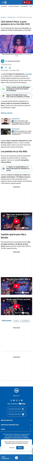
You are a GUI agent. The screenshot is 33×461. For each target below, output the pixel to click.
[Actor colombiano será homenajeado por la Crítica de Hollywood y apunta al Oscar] (6, 121)
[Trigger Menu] (2, 2)
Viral (16, 321)
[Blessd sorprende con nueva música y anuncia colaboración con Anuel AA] (6, 131)
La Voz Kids (28, 74)
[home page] (17, 390)
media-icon (16, 457)
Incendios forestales (13, 6)
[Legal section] (30, 429)
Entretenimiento (11, 17)
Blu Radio (3, 17)
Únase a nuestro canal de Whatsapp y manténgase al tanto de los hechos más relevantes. (18, 88)
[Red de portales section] (30, 420)
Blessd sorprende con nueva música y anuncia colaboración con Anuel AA (21, 132)
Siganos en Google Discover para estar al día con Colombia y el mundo (18, 95)
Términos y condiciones (13, 436)
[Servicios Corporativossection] (30, 425)
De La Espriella (24, 6)
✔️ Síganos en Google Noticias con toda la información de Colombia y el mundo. (17, 168)
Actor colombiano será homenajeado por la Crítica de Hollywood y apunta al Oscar (21, 122)
